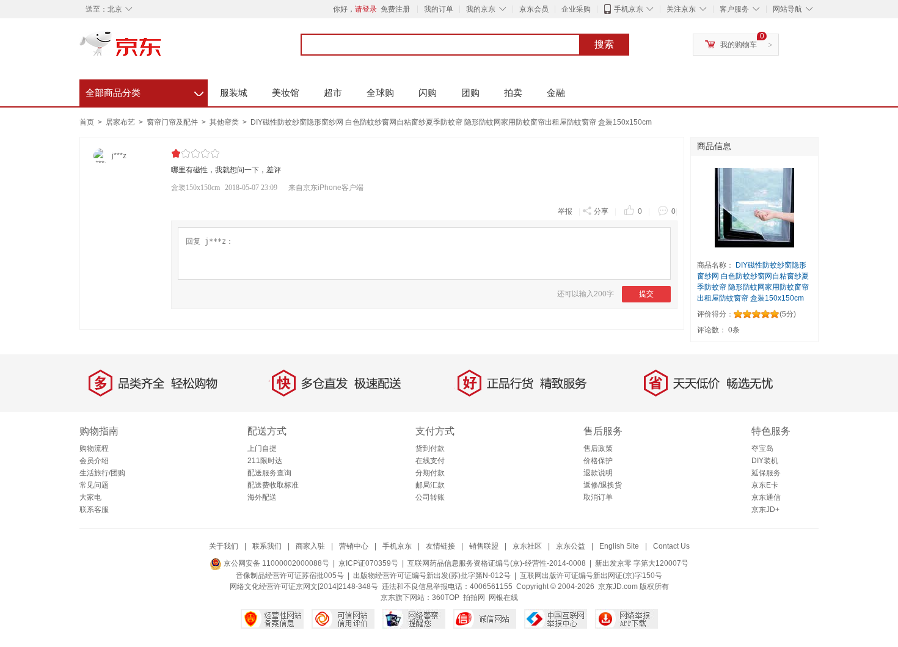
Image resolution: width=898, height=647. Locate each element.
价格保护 (598, 460)
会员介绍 (94, 460)
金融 (556, 92)
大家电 (90, 497)
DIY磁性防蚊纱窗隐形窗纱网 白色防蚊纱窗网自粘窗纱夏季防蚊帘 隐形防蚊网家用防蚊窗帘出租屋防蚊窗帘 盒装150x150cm (451, 122)
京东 (161, 49)
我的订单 (438, 9)
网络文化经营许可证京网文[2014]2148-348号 (304, 586)
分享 (601, 211)
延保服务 (766, 473)
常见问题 (94, 485)
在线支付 (430, 460)
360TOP (445, 597)
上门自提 (262, 448)
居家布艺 (121, 122)
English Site (619, 546)
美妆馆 (285, 92)
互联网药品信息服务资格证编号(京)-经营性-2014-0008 (496, 563)
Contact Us (671, 546)
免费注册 (395, 9)
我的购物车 (738, 44)
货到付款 (430, 448)
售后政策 (598, 448)
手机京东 (628, 9)
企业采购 (576, 9)
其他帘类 (225, 122)
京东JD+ (765, 509)
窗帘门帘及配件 (173, 122)
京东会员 (534, 9)
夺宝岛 (762, 448)
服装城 (233, 92)
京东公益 (570, 546)
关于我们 (223, 546)
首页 (86, 122)
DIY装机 (764, 460)
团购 (470, 92)
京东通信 (766, 497)
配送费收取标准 (273, 485)
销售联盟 (483, 546)
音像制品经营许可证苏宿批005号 (290, 575)
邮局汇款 (430, 485)
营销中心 (353, 546)
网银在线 (503, 597)
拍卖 (513, 92)
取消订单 (598, 497)
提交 (646, 294)
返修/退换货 (602, 485)
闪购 (427, 92)
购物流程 (94, 448)
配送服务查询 (269, 473)
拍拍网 (474, 597)
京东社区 (527, 546)
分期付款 (430, 473)
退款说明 (598, 473)
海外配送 (262, 497)
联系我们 (267, 546)
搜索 (604, 44)
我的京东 (480, 9)
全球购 (380, 92)
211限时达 (264, 460)
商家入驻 (310, 546)
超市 (333, 92)
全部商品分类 (144, 91)
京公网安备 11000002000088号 (275, 563)
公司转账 (430, 497)
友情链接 (440, 546)
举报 (565, 211)
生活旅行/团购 (102, 473)
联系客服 (94, 509)
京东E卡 (764, 485)
